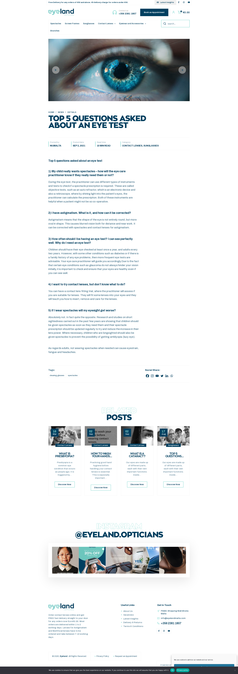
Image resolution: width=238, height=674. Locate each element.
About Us (128, 611)
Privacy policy (182, 670)
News (61, 112)
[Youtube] (157, 376)
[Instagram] (152, 376)
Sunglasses (88, 23)
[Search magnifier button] (163, 23)
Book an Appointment (154, 12)
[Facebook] (147, 376)
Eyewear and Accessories (131, 23)
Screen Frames (72, 23)
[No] (235, 670)
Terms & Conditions (133, 626)
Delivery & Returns (132, 622)
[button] (65, 560)
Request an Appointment (126, 656)
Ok (172, 670)
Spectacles (55, 23)
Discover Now (64, 484)
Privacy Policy (102, 656)
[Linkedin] (167, 376)
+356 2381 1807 (127, 13)
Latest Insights (167, 2)
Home (51, 112)
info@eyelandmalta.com (173, 618)
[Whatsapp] (171, 376)
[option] (119, 70)
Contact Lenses (105, 23)
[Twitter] (162, 376)
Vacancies (128, 615)
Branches (55, 31)
